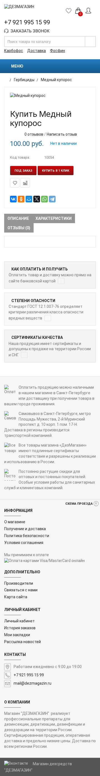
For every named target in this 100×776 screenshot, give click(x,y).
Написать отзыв (62, 134)
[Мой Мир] (29, 199)
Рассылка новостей (22, 642)
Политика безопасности (26, 535)
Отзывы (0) (19, 228)
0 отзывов (33, 134)
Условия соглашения (23, 542)
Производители (18, 583)
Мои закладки (17, 635)
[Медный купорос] (50, 95)
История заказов (20, 628)
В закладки (14, 182)
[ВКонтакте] (13, 199)
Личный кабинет (19, 621)
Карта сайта (15, 597)
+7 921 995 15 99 (29, 675)
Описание (18, 218)
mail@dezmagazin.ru (32, 683)
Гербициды (24, 80)
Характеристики (54, 218)
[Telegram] (52, 199)
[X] (36, 199)
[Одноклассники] (21, 199)
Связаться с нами (21, 590)
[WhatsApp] (44, 199)
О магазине (14, 522)
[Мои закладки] (70, 10)
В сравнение (25, 182)
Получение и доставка (25, 529)
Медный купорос (56, 80)
